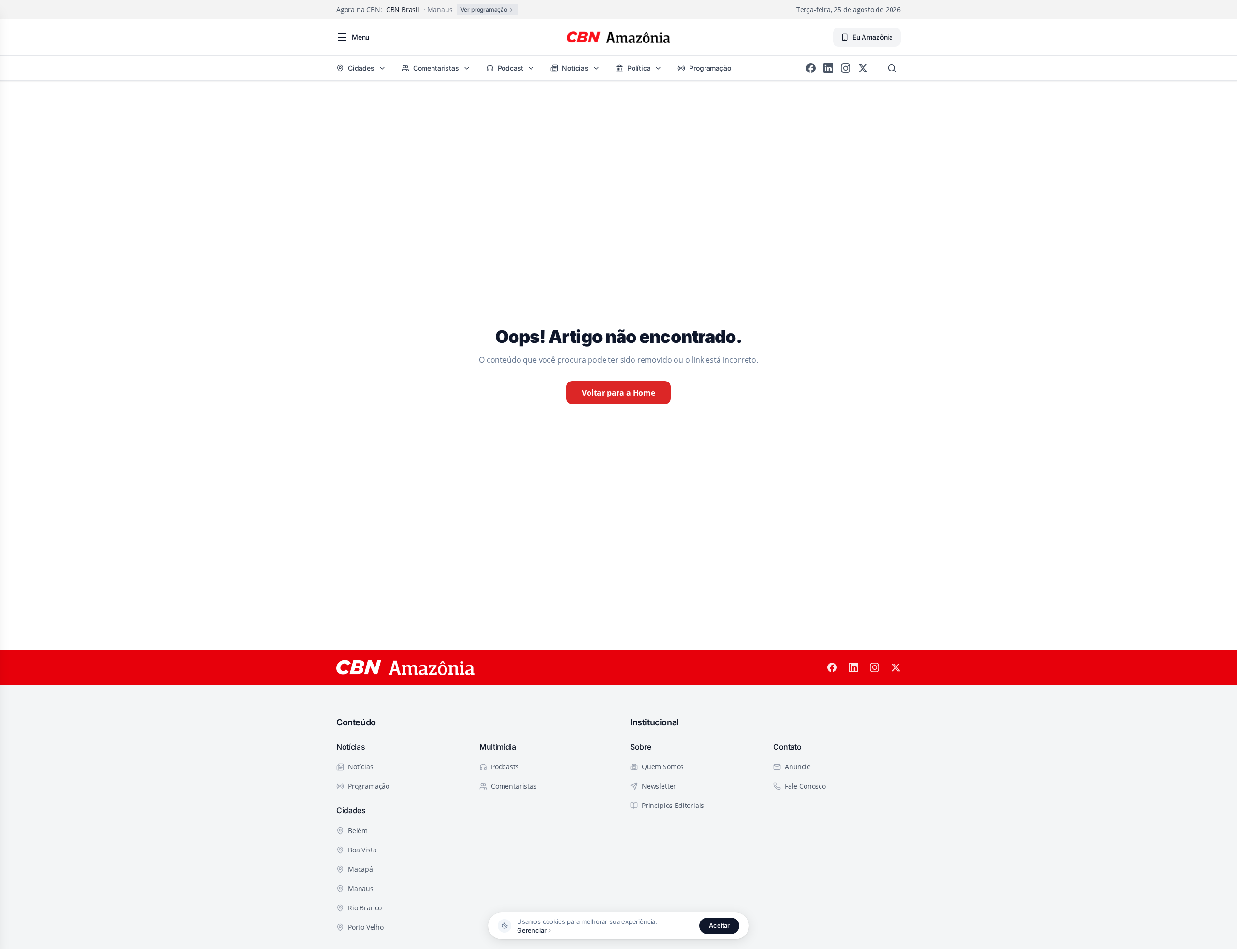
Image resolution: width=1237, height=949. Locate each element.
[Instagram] (845, 68)
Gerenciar (531, 930)
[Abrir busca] (892, 68)
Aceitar (719, 925)
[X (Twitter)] (863, 68)
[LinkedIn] (828, 68)
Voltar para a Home (618, 392)
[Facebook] (811, 68)
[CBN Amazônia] (618, 37)
